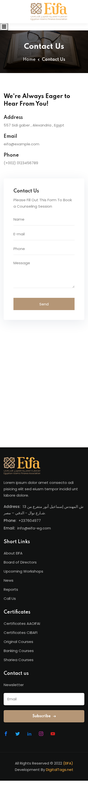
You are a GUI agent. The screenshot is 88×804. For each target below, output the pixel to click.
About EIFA (13, 553)
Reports (11, 589)
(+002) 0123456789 (21, 162)
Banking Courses (19, 650)
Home (29, 59)
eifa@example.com (21, 144)
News (8, 580)
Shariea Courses (18, 659)
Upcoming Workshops (23, 571)
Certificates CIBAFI (20, 632)
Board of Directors (20, 562)
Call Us (10, 598)
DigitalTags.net (59, 769)
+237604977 (30, 520)
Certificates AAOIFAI (22, 623)
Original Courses (18, 641)
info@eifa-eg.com (34, 528)
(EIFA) (68, 763)
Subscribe (42, 716)
